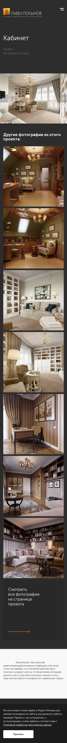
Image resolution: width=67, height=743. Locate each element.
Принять (18, 734)
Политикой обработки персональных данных (27, 725)
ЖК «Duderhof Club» (16, 53)
